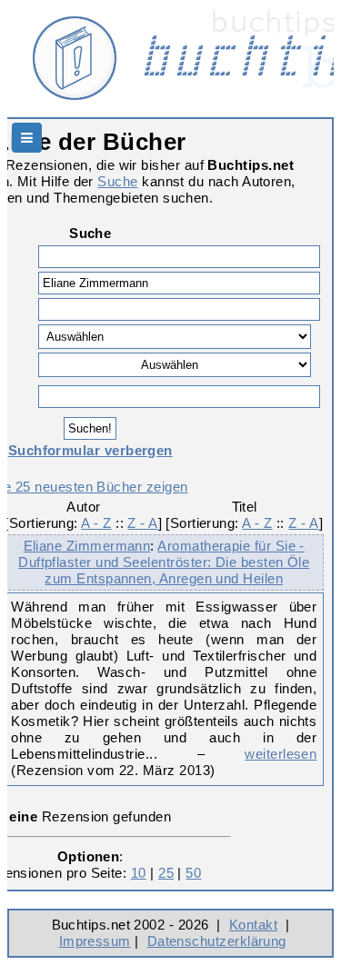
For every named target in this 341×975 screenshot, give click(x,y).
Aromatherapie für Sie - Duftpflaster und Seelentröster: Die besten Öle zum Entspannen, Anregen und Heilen (163, 562)
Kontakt (253, 924)
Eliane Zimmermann (87, 545)
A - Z (96, 523)
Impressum (95, 941)
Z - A (142, 523)
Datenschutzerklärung (216, 941)
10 (138, 872)
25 (166, 872)
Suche (117, 181)
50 (193, 872)
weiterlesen (280, 753)
